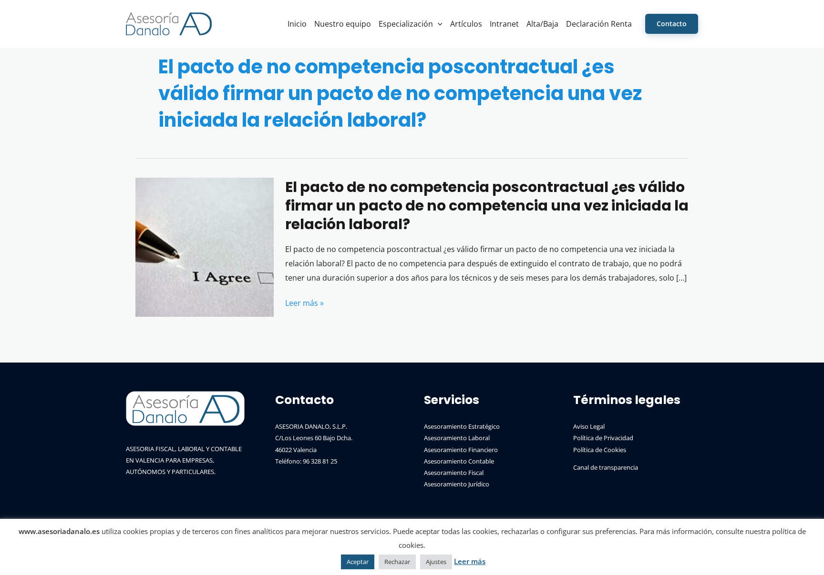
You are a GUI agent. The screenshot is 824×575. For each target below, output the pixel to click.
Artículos (466, 24)
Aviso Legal (589, 426)
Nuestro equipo (342, 24)
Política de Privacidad (603, 438)
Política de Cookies (599, 449)
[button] (438, 24)
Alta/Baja (542, 24)
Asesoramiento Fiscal (454, 472)
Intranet (504, 24)
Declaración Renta (599, 24)
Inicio (297, 24)
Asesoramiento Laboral (457, 438)
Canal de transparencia (605, 467)
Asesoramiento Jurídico (456, 484)
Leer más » (304, 304)
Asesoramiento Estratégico (462, 426)
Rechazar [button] (397, 561)
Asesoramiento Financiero (461, 449)
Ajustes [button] (436, 561)
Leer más (469, 561)
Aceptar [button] (358, 561)
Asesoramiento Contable (459, 461)
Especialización (406, 24)
